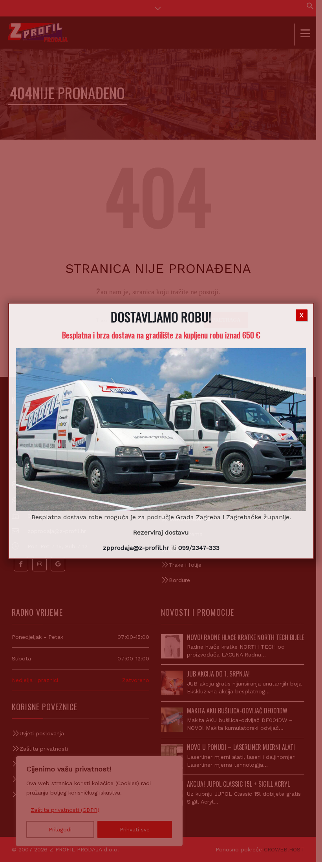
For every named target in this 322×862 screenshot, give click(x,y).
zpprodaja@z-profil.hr (136, 547)
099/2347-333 (199, 547)
